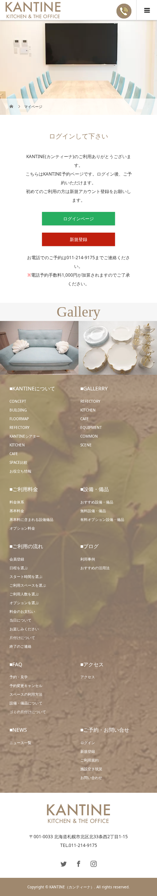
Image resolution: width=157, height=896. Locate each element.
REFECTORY (19, 427)
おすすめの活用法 (95, 567)
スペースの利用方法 (25, 694)
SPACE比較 (18, 462)
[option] (39, 348)
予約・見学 (18, 676)
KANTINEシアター (24, 436)
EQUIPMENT (91, 427)
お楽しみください (24, 628)
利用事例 (87, 559)
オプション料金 (22, 528)
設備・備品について (25, 703)
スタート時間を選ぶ (25, 576)
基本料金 (16, 510)
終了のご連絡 (20, 646)
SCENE (86, 444)
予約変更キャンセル (25, 685)
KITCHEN (17, 444)
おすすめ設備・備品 (96, 502)
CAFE (13, 453)
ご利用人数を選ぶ (24, 593)
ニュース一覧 (20, 742)
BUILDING (18, 410)
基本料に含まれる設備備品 (31, 519)
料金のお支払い (22, 611)
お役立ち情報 (20, 471)
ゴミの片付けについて (27, 711)
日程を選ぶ (18, 567)
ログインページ (78, 219)
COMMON (89, 436)
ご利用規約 (89, 760)
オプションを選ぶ (24, 602)
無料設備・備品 (93, 510)
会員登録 (16, 559)
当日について (20, 620)
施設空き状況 (91, 768)
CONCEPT (17, 401)
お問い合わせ (91, 777)
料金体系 (16, 502)
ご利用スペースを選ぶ (27, 585)
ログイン (87, 742)
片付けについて (22, 637)
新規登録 (78, 239)
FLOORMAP (19, 418)
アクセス (87, 676)
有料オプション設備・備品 (102, 519)
